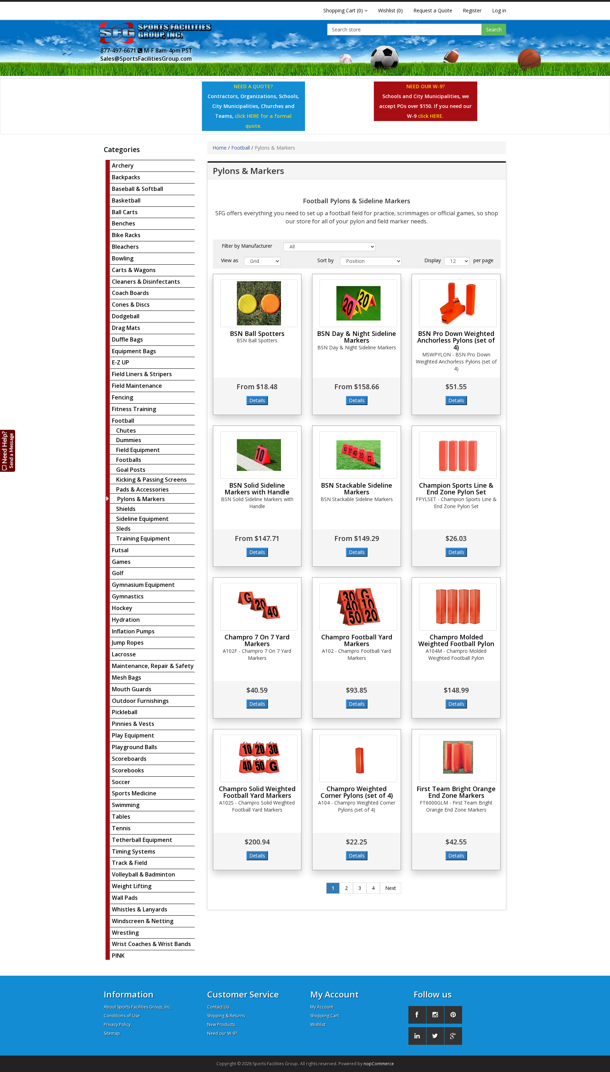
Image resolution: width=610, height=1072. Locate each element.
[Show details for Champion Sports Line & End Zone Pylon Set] (458, 455)
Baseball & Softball (137, 189)
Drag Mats (126, 328)
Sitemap (112, 1033)
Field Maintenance (137, 386)
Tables (121, 816)
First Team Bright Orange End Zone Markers (456, 792)
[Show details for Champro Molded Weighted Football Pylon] (458, 607)
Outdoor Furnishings (140, 701)
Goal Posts (130, 470)
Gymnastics (128, 596)
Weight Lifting (131, 886)
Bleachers (125, 247)
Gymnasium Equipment (143, 585)
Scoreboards (129, 759)
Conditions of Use (122, 1016)
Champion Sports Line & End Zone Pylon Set (456, 488)
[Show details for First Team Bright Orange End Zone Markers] (458, 758)
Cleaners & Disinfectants (146, 281)
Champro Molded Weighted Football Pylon (456, 640)
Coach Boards (130, 293)
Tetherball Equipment (142, 840)
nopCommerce (379, 1064)
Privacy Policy (117, 1025)
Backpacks (126, 177)
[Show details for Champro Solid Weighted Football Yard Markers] (259, 758)
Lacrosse (124, 654)
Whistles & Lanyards (139, 909)
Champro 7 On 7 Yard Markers (257, 640)
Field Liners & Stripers (142, 374)
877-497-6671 (119, 50)
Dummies (128, 440)
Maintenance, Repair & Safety (153, 666)
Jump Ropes (128, 642)
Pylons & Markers (141, 499)
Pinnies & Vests (133, 724)
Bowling (122, 258)
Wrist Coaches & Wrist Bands (151, 944)
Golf (118, 573)
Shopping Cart (324, 1016)
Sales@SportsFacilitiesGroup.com (146, 58)
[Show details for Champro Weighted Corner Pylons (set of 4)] (358, 758)
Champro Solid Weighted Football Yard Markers (257, 792)
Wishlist (317, 1025)
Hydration (126, 620)
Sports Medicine (134, 793)
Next (390, 888)
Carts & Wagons (134, 270)
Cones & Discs (131, 304)
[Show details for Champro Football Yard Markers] (358, 607)
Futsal (120, 550)
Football (123, 420)
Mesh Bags (126, 677)
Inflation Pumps (133, 631)
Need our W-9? (222, 1033)
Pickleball (124, 712)
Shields (126, 509)
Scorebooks (128, 770)
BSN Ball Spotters (257, 333)
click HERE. (431, 116)
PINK (118, 955)
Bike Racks (126, 235)
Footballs (128, 460)
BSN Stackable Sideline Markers (356, 488)
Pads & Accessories (142, 489)
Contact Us (218, 1007)
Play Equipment (133, 735)
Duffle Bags (127, 339)
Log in (499, 10)
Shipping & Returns (226, 1016)
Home (220, 147)
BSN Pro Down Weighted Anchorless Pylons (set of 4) (456, 340)
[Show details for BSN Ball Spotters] (259, 303)
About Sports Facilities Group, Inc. (137, 1007)
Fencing (122, 397)
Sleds (123, 528)
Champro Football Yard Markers (356, 640)
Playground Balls (134, 747)
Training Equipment (143, 538)
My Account (321, 1007)
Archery (123, 165)
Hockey (122, 608)
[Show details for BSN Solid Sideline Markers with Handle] (259, 455)
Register (472, 10)
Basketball (126, 200)
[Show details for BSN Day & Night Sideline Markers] (358, 303)
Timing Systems (133, 851)
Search (494, 29)
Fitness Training (134, 409)
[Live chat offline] (8, 450)
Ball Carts (125, 212)
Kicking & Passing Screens (151, 479)
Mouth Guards (131, 689)
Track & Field (129, 863)
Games (121, 562)
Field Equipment (138, 450)
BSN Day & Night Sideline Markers (356, 337)
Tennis (121, 828)
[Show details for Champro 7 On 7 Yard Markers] (259, 607)
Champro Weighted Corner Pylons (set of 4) (357, 792)
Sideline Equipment (142, 519)
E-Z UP (120, 362)
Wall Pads (125, 898)
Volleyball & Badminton (143, 874)
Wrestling (125, 933)
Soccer (121, 782)
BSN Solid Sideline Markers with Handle (257, 488)
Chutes (126, 430)
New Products (221, 1025)
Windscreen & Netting (142, 921)
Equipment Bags (134, 351)
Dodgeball (125, 316)
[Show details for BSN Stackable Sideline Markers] (358, 455)
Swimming (125, 805)
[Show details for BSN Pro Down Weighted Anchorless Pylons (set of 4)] (458, 303)
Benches (123, 223)
